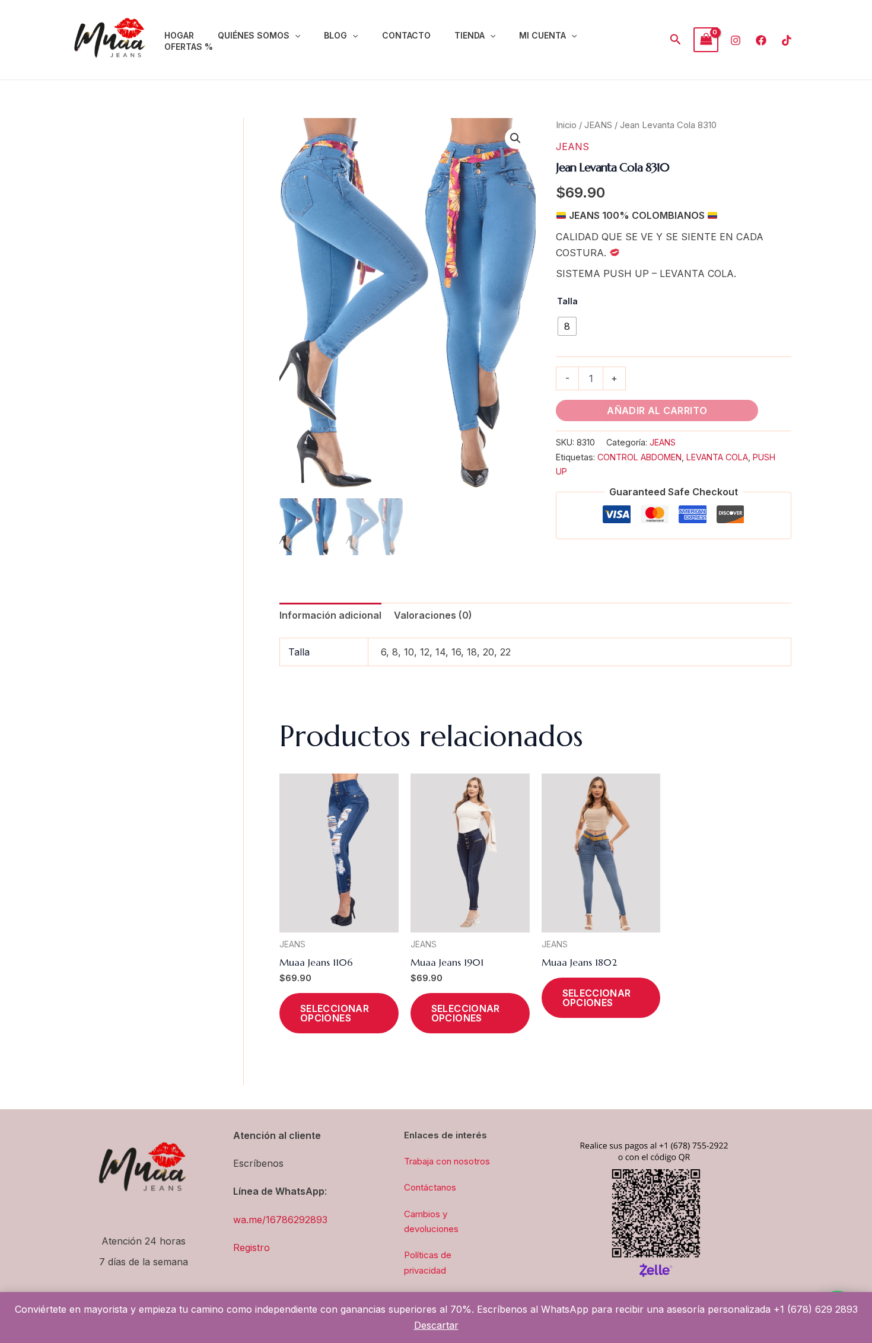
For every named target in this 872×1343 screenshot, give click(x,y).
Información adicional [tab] (330, 615)
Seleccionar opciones (334, 1013)
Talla (567, 301)
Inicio (566, 125)
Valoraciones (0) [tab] (433, 615)
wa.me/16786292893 (280, 1220)
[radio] (567, 326)
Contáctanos (430, 1187)
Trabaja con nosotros (447, 1161)
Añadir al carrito (657, 410)
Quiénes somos (253, 35)
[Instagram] (735, 40)
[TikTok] (786, 40)
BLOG (335, 35)
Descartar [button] (436, 1325)
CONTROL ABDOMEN (639, 457)
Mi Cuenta (542, 35)
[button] (294, 35)
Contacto (406, 35)
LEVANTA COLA (717, 457)
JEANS (598, 125)
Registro (251, 1247)
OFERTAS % (188, 47)
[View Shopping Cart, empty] (705, 39)
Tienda (469, 35)
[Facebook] (761, 40)
